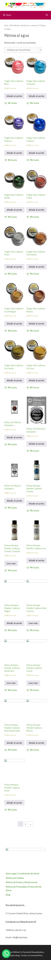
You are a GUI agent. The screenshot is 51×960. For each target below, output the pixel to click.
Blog (8, 895)
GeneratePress (36, 955)
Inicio (6, 25)
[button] (10, 103)
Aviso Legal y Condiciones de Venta (22, 873)
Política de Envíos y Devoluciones (21, 882)
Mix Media (14, 25)
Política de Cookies (15, 878)
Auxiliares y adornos (29, 25)
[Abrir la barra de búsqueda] (47, 15)
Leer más (11, 563)
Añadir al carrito (14, 96)
